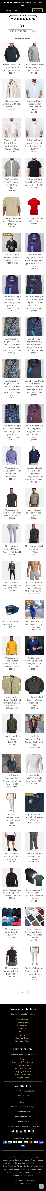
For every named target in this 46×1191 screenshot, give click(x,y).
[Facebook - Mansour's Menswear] (17, 1131)
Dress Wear (22, 1022)
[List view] (37, 31)
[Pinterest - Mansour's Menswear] (25, 1131)
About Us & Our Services (23, 1062)
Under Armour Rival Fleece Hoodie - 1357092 (11, 739)
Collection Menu (22, 38)
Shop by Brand (22, 1038)
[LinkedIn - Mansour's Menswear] (33, 1131)
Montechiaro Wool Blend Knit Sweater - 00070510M (34, 624)
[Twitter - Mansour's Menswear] (13, 1131)
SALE (22, 1035)
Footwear (22, 1028)
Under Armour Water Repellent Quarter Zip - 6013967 (34, 67)
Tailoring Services (23, 1068)
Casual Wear (22, 1019)
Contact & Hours (23, 1065)
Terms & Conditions (23, 1074)
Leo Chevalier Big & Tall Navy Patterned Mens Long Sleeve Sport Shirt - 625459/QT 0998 (11, 431)
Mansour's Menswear (26, 1181)
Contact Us (29, 1090)
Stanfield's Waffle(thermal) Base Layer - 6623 (34, 778)
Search (23, 1059)
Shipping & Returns (23, 1071)
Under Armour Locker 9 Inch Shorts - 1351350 (11, 856)
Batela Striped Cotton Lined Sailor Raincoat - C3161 (12, 104)
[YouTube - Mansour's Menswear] (29, 1131)
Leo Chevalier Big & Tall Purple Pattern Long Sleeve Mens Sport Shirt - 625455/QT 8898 (34, 302)
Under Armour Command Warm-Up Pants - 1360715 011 (11, 549)
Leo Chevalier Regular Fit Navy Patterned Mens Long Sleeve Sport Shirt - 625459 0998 (34, 345)
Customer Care (22, 1041)
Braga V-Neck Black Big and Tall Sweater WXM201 (34, 817)
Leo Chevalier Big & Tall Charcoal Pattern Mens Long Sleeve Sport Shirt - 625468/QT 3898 (34, 387)
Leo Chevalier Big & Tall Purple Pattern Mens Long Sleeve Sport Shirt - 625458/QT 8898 (11, 302)
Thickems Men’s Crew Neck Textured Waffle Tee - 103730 (34, 182)
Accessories (22, 1025)
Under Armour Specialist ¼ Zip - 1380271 (34, 513)
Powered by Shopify (23, 1184)
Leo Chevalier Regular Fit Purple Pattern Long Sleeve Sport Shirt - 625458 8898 (34, 260)
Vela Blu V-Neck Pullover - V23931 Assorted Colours (11, 257)
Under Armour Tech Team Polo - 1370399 (34, 549)
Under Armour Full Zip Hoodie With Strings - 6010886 (12, 67)
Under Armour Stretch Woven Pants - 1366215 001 (11, 585)
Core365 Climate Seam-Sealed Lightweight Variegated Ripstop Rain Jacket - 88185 (34, 474)
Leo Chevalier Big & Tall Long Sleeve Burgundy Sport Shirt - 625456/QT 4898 (34, 431)
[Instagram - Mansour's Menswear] (21, 1131)
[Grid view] (34, 31)
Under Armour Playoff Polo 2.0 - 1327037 (12, 932)
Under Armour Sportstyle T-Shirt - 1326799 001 (12, 971)
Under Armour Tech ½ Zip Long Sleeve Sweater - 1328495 (12, 893)
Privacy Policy (23, 1078)
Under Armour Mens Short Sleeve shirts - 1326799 (11, 221)
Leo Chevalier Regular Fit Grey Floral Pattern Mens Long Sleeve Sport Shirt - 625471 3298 (12, 345)
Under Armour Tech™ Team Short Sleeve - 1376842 (12, 513)
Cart (38, 10)
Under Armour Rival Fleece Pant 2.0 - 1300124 (34, 856)
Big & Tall (22, 1032)
